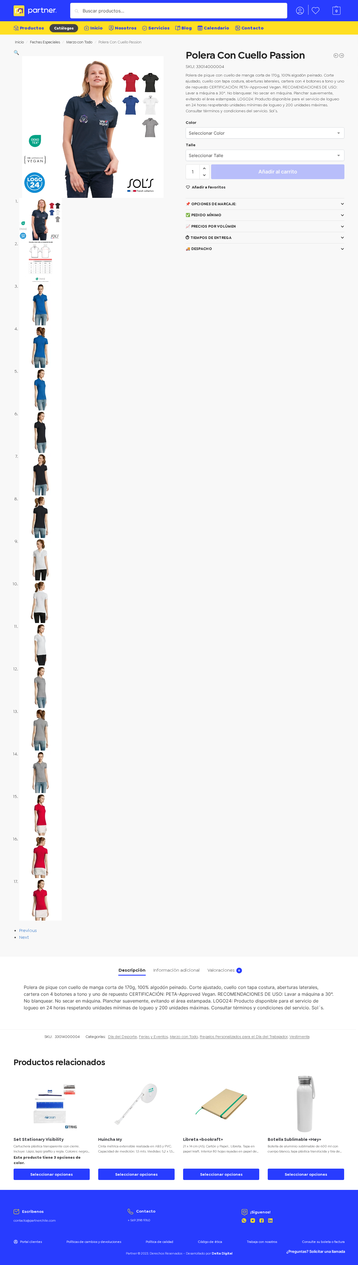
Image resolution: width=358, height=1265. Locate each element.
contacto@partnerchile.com (35, 1220)
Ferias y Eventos (153, 1036)
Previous (28, 930)
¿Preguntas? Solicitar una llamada (315, 1251)
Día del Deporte (122, 1036)
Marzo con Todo (79, 42)
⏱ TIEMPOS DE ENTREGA (208, 237)
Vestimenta (300, 1036)
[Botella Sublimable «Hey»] (306, 1104)
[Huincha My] (136, 1104)
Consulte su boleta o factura (323, 1241)
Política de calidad (159, 1241)
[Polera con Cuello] (336, 55)
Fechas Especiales (45, 42)
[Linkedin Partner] (270, 1221)
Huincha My (110, 1139)
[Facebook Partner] (261, 1221)
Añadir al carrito (277, 172)
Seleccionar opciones (51, 1174)
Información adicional (176, 970)
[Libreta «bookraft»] (221, 1104)
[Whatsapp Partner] (244, 1221)
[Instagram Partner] (252, 1221)
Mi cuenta (300, 10)
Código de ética (210, 1241)
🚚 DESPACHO (199, 248)
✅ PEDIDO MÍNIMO (204, 215)
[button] (16, 53)
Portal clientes (31, 1241)
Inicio (19, 42)
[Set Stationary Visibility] (52, 1104)
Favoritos (315, 10)
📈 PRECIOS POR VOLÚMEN (211, 226)
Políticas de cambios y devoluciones (94, 1241)
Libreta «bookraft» (203, 1139)
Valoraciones (223, 970)
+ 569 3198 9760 (139, 1220)
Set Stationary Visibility (39, 1139)
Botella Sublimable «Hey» (294, 1139)
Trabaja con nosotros (262, 1241)
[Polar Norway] (341, 55)
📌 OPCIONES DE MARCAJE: (211, 204)
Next (24, 937)
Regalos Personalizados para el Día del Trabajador (244, 1036)
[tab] (132, 970)
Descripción (132, 970)
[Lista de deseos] (81, 1084)
